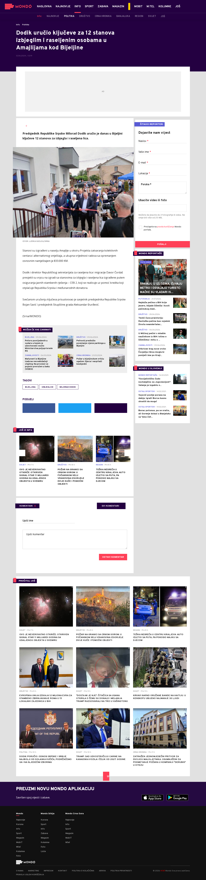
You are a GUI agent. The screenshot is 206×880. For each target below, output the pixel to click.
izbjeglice (47, 387)
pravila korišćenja (165, 226)
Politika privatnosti (121, 871)
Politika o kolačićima (83, 871)
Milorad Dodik (68, 387)
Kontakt (62, 871)
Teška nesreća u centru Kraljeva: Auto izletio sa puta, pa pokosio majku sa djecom (110, 475)
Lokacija (144, 173)
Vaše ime (144, 152)
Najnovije (20, 820)
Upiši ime (28, 520)
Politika (25, 24)
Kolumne (20, 851)
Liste (43, 851)
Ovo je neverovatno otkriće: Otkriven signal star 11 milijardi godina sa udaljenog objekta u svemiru (34, 475)
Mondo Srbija (47, 813)
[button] (22, 453)
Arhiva (102, 871)
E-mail (143, 163)
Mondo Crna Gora (74, 813)
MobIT (19, 842)
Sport (19, 833)
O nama (19, 871)
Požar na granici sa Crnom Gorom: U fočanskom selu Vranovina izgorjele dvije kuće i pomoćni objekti (71, 476)
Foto (18, 856)
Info (18, 24)
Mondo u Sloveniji (150, 368)
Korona (19, 824)
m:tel (162, 870)
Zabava (44, 833)
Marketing (33, 871)
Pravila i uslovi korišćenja (30, 874)
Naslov (143, 141)
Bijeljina (30, 387)
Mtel (18, 847)
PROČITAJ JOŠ (27, 581)
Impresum (48, 871)
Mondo (19, 813)
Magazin (20, 838)
